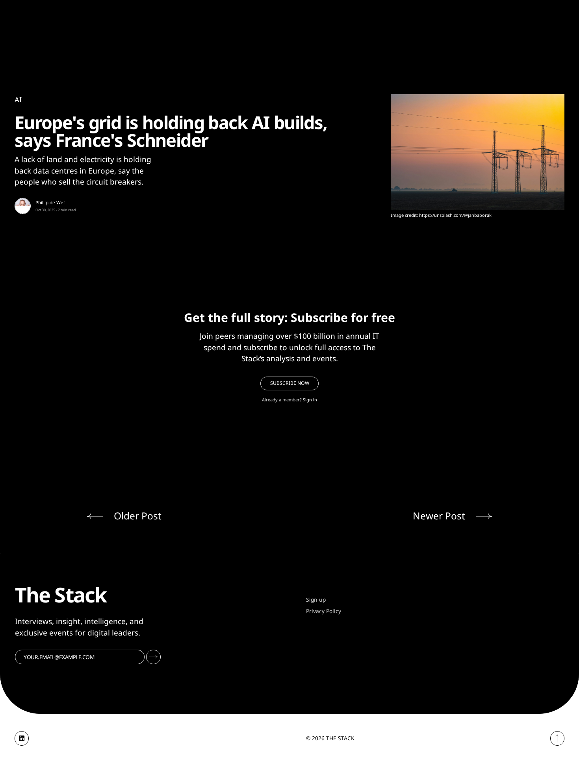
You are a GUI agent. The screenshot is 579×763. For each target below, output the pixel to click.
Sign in (310, 400)
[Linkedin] (22, 738)
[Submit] (153, 657)
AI (18, 99)
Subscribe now (289, 383)
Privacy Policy (323, 611)
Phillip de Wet (50, 202)
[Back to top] (557, 738)
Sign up (316, 599)
